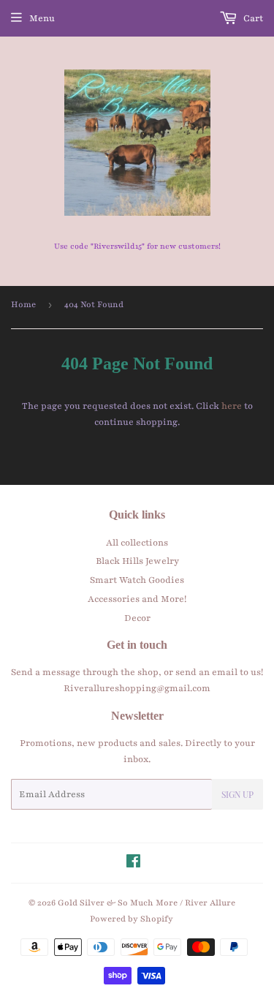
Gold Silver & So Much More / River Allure (146, 902)
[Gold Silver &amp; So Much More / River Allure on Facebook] (133, 864)
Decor (137, 618)
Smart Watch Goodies (137, 580)
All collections (137, 543)
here (231, 406)
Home (23, 304)
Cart (252, 18)
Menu (42, 18)
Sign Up (237, 794)
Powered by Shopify (131, 918)
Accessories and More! (137, 599)
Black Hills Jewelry (137, 561)
